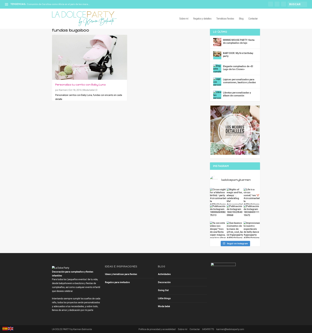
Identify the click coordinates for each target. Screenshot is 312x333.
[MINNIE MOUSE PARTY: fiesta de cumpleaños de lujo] (217, 42)
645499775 (208, 329)
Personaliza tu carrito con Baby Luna (80, 84)
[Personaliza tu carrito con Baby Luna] (89, 57)
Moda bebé (89, 90)
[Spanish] (5, 328)
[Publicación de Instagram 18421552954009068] (235, 213)
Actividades (164, 274)
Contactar (253, 18)
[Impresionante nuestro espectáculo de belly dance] (252, 230)
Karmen (63, 90)
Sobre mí (183, 18)
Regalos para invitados (117, 282)
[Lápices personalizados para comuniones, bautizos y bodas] (217, 82)
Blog (241, 18)
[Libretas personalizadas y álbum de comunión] (217, 95)
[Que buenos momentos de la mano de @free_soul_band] (235, 230)
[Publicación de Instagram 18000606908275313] (218, 213)
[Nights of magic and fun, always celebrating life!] (235, 196)
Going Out (163, 290)
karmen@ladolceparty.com (230, 329)
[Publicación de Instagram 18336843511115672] (252, 213)
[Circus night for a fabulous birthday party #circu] (218, 196)
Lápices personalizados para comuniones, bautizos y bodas (239, 81)
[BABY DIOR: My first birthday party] (217, 55)
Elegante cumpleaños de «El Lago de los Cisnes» (238, 68)
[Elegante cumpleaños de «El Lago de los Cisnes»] (217, 68)
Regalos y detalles (202, 18)
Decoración (164, 282)
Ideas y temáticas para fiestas (121, 274)
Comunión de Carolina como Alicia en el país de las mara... (58, 4)
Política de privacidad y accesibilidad (157, 329)
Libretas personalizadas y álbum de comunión (237, 94)
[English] (10, 328)
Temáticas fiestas (225, 18)
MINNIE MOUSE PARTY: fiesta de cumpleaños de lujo (238, 41)
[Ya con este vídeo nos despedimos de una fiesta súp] (218, 230)
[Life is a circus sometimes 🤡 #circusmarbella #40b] (252, 196)
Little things (164, 298)
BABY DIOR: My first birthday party (238, 54)
